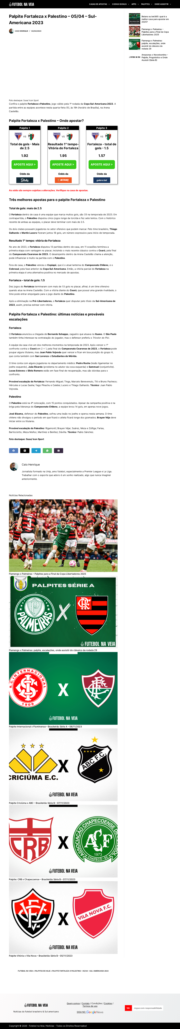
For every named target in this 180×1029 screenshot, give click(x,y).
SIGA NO (81, 1012)
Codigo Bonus (119, 4)
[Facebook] (13, 450)
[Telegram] (36, 450)
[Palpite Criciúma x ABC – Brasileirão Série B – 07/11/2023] (63, 764)
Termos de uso (90, 1006)
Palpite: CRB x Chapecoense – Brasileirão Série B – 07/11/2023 (42, 879)
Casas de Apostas (98, 4)
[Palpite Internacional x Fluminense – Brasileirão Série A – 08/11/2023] (63, 688)
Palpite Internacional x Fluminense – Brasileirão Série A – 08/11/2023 (45, 726)
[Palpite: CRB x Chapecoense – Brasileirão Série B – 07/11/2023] (63, 841)
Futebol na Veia (25, 971)
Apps (133, 4)
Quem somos (73, 1003)
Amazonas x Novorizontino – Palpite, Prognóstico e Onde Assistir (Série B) (155, 57)
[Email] (58, 450)
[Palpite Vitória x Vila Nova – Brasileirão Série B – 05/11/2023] (63, 917)
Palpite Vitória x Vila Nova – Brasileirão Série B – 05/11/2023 (40, 955)
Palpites (145, 4)
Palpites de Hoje (42, 971)
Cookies (108, 1003)
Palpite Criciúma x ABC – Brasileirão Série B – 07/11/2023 (39, 803)
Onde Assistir (161, 4)
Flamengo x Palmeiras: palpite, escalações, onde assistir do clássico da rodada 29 (53, 650)
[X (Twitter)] (24, 450)
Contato (86, 1003)
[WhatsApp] (47, 450)
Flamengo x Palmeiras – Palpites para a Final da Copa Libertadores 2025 (47, 573)
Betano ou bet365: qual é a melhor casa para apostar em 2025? (155, 19)
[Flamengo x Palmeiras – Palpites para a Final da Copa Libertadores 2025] (63, 535)
